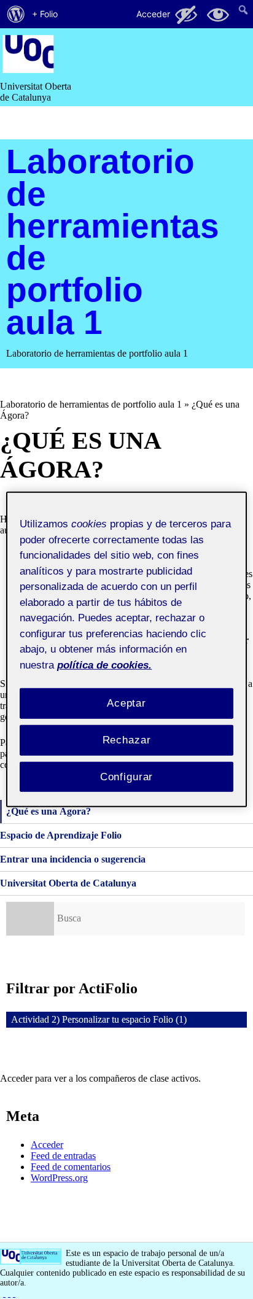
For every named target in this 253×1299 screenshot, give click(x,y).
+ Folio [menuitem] (45, 14)
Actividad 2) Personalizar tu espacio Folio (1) (99, 1019)
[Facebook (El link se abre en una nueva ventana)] (4, 1293)
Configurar (127, 776)
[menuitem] (16, 14)
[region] (126, 649)
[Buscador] (30, 919)
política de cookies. (104, 664)
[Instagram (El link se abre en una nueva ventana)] (9, 1293)
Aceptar (126, 703)
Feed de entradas (63, 1155)
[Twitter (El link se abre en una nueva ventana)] (14, 1293)
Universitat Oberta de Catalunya (68, 883)
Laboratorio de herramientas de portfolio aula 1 (112, 241)
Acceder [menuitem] (153, 14)
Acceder (47, 1144)
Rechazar (127, 740)
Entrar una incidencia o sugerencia (73, 859)
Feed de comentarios (71, 1166)
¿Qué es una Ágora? (48, 811)
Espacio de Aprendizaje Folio (61, 835)
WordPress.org (59, 1178)
